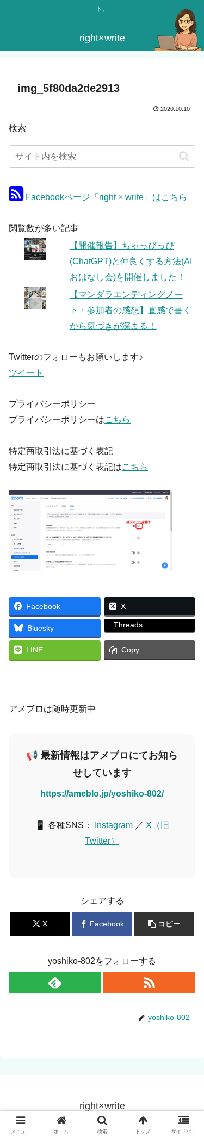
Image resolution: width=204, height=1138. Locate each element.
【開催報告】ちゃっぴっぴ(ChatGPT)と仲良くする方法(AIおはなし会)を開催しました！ (131, 261)
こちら (117, 419)
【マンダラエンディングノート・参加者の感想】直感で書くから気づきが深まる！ (130, 310)
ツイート (26, 372)
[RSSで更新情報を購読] (149, 982)
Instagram (114, 825)
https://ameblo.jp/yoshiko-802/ (102, 793)
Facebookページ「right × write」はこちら (105, 197)
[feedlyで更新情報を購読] (55, 982)
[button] (184, 156)
